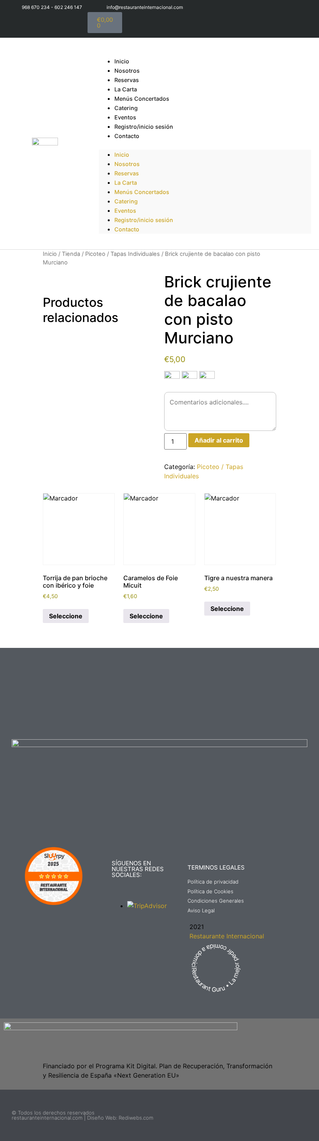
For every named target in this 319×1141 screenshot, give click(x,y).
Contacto (126, 136)
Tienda (71, 253)
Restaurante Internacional (226, 936)
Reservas (126, 173)
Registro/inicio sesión (143, 126)
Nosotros (127, 164)
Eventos (125, 210)
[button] (205, 145)
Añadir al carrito (219, 440)
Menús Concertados (141, 98)
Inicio (121, 154)
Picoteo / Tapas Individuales (122, 253)
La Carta (125, 182)
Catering (126, 201)
